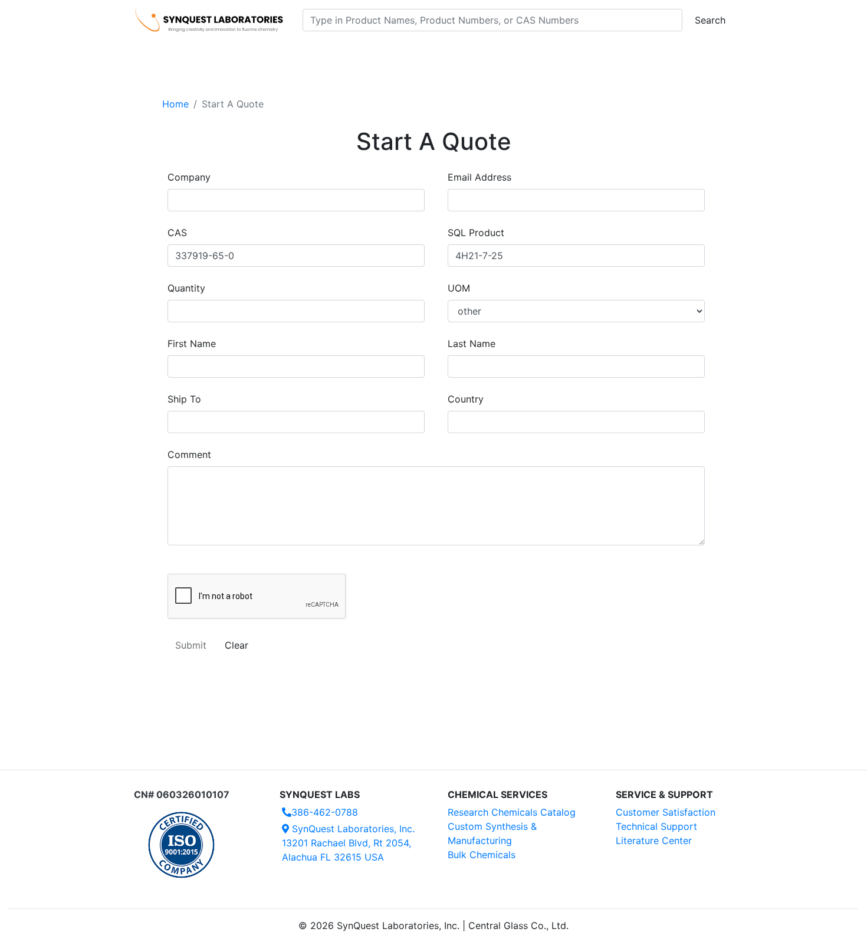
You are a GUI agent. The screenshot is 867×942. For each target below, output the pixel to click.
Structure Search (298, 54)
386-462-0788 (324, 812)
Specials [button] (471, 54)
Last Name (471, 343)
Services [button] (531, 54)
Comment (189, 454)
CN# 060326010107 (181, 794)
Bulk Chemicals (481, 855)
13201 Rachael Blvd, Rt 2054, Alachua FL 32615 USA (348, 843)
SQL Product (476, 232)
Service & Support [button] (390, 54)
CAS (177, 232)
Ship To (184, 399)
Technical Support (656, 826)
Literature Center (654, 840)
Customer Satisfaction (665, 812)
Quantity (186, 288)
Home (175, 104)
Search (710, 20)
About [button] (586, 54)
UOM (459, 288)
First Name (192, 343)
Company (189, 177)
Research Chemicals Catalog (512, 812)
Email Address (479, 177)
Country (466, 399)
